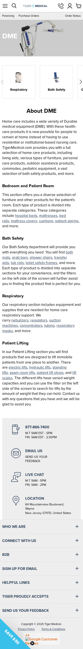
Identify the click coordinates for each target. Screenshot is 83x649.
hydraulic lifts (40, 367)
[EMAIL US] (41, 455)
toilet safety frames (41, 262)
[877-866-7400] (41, 432)
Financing (8, 15)
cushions (46, 221)
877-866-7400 (60, 6)
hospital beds (26, 215)
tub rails (17, 262)
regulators (38, 320)
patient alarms (67, 221)
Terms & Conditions (53, 629)
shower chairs (41, 257)
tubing (49, 325)
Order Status (73, 15)
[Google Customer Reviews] (41, 639)
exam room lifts (22, 372)
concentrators (31, 325)
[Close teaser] (32, 643)
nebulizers (20, 320)
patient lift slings (50, 372)
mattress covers (24, 221)
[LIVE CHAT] (41, 479)
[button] (2, 82)
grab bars (20, 257)
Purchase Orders (29, 15)
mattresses (48, 215)
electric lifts (18, 367)
